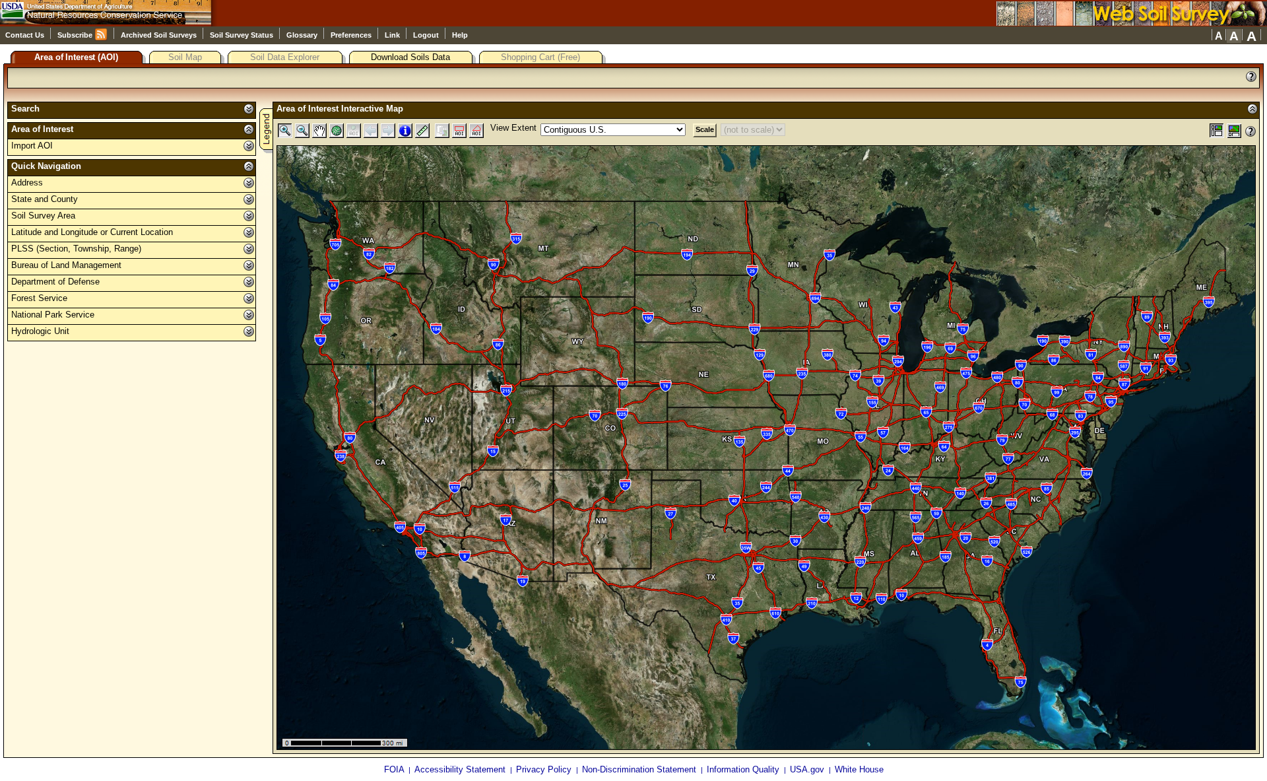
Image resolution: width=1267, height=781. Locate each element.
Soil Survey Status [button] (242, 35)
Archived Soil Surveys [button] (160, 35)
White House (859, 769)
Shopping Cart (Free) (540, 57)
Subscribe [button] (75, 35)
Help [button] (460, 35)
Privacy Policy (545, 769)
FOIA (395, 769)
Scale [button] (705, 129)
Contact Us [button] (25, 35)
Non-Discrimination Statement (640, 769)
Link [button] (393, 35)
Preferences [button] (352, 35)
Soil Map (185, 57)
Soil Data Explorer (284, 57)
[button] (1219, 35)
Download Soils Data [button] (419, 56)
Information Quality (744, 769)
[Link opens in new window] (1131, 21)
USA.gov (808, 769)
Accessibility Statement (461, 769)
